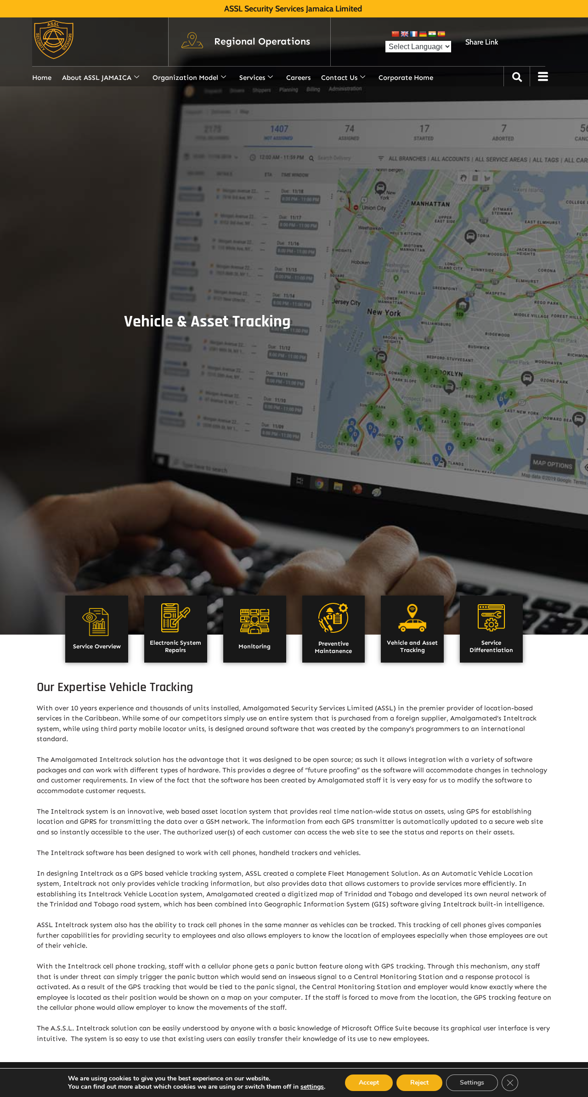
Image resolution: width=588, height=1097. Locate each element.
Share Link (481, 42)
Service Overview (97, 646)
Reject (419, 1082)
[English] (404, 34)
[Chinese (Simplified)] (395, 34)
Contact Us (339, 77)
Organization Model (185, 77)
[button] (262, 41)
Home (41, 77)
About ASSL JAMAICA (96, 77)
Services (252, 77)
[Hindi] (432, 34)
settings (312, 1087)
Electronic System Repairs (175, 646)
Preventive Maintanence (333, 647)
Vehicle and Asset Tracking (412, 646)
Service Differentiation (491, 646)
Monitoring (254, 646)
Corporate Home (406, 77)
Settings (472, 1082)
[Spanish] (441, 34)
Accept (369, 1082)
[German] (422, 34)
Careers (298, 77)
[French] (413, 34)
